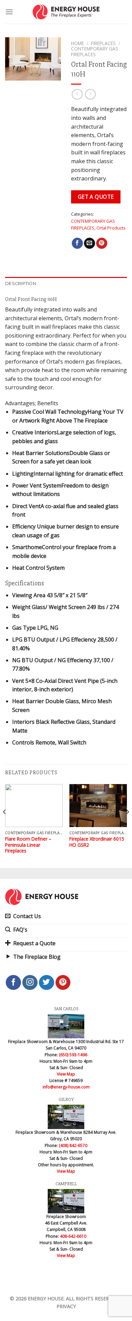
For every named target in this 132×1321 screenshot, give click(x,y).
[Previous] (4, 825)
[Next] (127, 825)
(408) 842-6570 (73, 1145)
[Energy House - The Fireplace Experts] (66, 12)
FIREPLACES (103, 43)
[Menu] (9, 11)
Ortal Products (111, 228)
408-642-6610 (73, 1236)
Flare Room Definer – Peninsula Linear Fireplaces (28, 845)
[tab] (66, 283)
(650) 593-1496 (73, 1055)
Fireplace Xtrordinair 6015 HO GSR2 (96, 842)
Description (20, 283)
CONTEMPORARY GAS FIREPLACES (94, 51)
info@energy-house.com (66, 1087)
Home (77, 43)
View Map (66, 1074)
